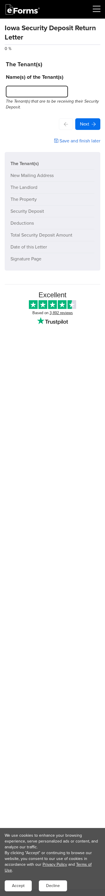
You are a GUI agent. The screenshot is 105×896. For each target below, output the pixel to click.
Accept (18, 886)
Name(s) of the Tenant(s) (34, 77)
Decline (53, 886)
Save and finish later (79, 140)
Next (84, 124)
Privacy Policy (55, 864)
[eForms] (23, 9)
